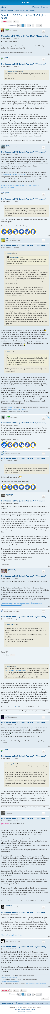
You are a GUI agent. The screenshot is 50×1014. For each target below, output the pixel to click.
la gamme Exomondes (7, 187)
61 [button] (37, 25)
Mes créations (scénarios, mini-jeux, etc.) (13, 185)
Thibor (8, 940)
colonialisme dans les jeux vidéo (14, 174)
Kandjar (8, 416)
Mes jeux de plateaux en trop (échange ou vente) (28, 603)
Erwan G (7, 29)
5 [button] (32, 25)
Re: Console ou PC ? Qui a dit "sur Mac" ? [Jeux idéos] (23, 64)
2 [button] (25, 25)
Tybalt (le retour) (12, 71)
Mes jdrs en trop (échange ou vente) (11, 605)
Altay (7, 145)
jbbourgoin (9, 905)
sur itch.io (35, 185)
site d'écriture (22, 409)
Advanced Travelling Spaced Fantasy (11, 935)
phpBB (20, 1007)
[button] (19, 25)
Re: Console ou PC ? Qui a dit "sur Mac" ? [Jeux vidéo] (23, 152)
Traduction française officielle (22, 1009)
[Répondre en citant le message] (43, 31)
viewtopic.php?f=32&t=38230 (9, 977)
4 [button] (30, 25)
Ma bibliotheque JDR (7, 603)
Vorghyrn (7, 715)
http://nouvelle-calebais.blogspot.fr (10, 981)
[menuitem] (3, 7)
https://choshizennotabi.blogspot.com (35, 983)
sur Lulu (29, 185)
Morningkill (11, 569)
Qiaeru (33, 1009)
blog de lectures (12, 409)
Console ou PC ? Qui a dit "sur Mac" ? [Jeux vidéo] (23, 16)
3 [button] (27, 25)
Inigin (7, 192)
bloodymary (9, 494)
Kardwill (6, 57)
